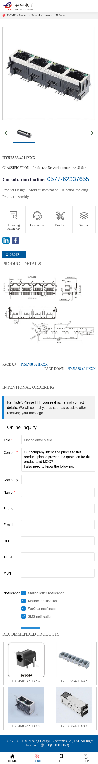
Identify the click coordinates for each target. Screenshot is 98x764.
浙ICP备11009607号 (55, 745)
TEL (61, 761)
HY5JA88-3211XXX (34, 364)
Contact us (37, 225)
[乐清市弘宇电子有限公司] (17, 6)
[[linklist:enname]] (6, 243)
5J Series (60, 15)
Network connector (41, 15)
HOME (11, 15)
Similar (84, 225)
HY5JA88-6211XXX (82, 369)
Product (23, 15)
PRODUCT (37, 761)
